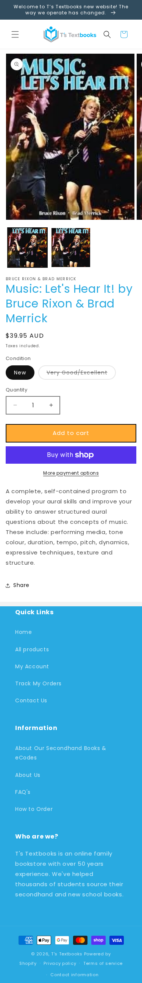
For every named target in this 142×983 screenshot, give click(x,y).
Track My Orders (38, 683)
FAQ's (23, 792)
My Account (32, 666)
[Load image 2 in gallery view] (71, 247)
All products (32, 649)
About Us (28, 775)
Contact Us (31, 700)
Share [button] (21, 585)
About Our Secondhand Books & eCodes (60, 752)
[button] (15, 34)
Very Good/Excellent (81, 374)
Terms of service (103, 963)
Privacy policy (60, 963)
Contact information (74, 975)
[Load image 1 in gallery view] (27, 247)
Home (23, 632)
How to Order (34, 809)
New (20, 372)
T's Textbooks (67, 954)
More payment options (71, 473)
